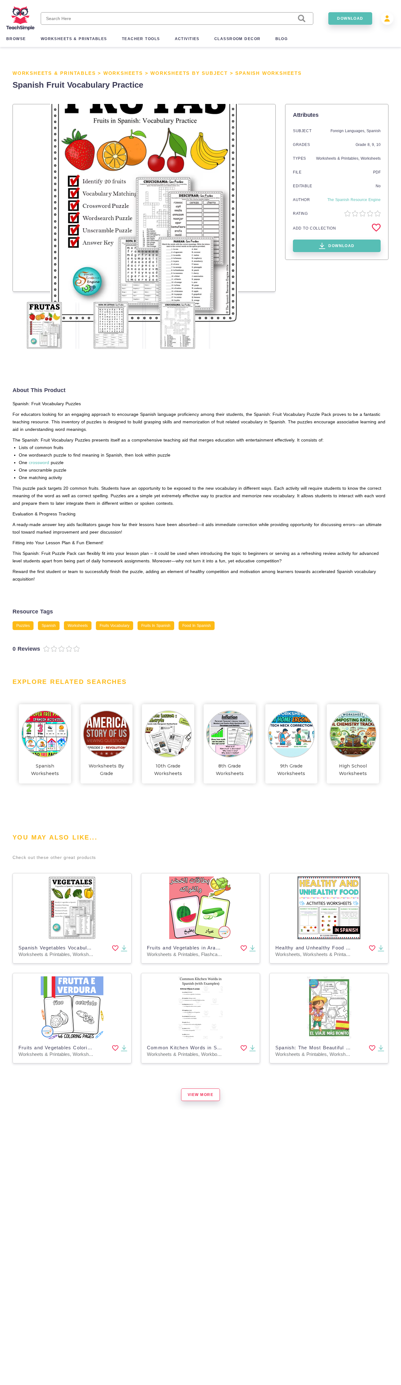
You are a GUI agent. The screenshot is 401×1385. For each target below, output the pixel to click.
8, (369, 144)
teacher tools (141, 39)
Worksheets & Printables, (338, 158)
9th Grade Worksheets (291, 769)
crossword (39, 462)
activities (187, 39)
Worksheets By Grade (106, 769)
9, (374, 144)
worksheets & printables (74, 39)
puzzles (23, 625)
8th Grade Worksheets (230, 769)
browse (16, 39)
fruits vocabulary (114, 625)
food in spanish (196, 625)
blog (281, 39)
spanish (49, 625)
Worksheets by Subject (189, 73)
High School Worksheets (353, 769)
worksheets (78, 625)
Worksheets (123, 73)
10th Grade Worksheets (168, 769)
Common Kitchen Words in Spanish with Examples (208, 1047)
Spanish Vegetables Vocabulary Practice (67, 947)
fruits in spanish (155, 625)
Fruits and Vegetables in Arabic (185, 947)
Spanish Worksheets (268, 73)
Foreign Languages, (349, 131)
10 (378, 144)
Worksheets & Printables (54, 73)
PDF (377, 172)
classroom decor (237, 39)
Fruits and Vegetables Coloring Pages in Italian (75, 1047)
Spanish (374, 131)
